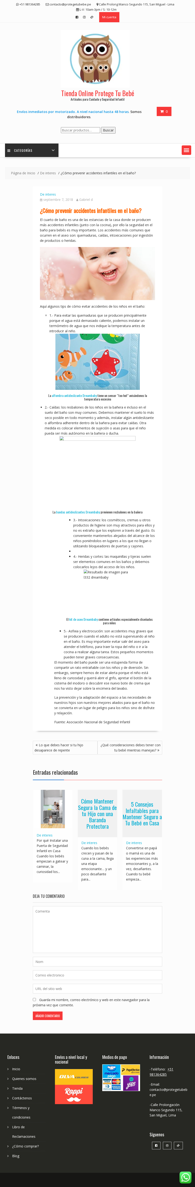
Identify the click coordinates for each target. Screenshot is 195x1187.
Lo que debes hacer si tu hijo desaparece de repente (58, 747)
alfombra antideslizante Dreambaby (74, 395)
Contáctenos (22, 1098)
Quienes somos (24, 1078)
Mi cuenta (109, 17)
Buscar (108, 130)
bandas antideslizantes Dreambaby (78, 511)
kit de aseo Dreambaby (83, 619)
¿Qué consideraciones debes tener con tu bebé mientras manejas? (131, 747)
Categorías (23, 150)
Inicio (16, 1069)
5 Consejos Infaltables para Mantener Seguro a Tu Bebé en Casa (142, 813)
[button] (186, 150)
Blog (15, 1156)
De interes (48, 194)
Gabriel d (86, 199)
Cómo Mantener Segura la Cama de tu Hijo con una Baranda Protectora (97, 813)
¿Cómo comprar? (25, 1146)
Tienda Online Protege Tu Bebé (97, 93)
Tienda (17, 1088)
